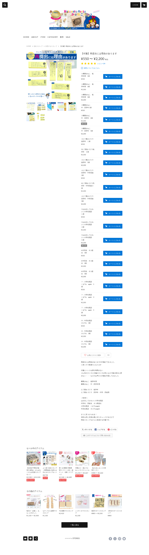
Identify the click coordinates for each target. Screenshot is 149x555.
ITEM (42, 37)
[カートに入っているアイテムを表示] (144, 5)
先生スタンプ (38, 46)
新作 (62, 37)
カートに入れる (115, 76)
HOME (26, 37)
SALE (68, 37)
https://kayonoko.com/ (124, 538)
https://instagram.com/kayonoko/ (119, 538)
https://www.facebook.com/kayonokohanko (110, 538)
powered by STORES (72, 538)
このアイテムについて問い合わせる (98, 435)
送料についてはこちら (92, 68)
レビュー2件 (101, 63)
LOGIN (135, 5)
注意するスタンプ (51, 46)
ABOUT (34, 37)
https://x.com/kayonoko (115, 538)
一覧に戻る (74, 525)
